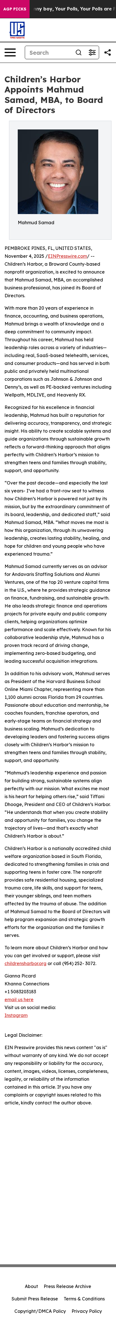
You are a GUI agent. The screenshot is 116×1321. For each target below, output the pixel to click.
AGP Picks (14, 9)
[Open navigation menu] (10, 52)
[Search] (78, 52)
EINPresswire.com (67, 256)
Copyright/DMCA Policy (40, 1311)
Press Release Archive (67, 1286)
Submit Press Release (35, 1299)
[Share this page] (107, 52)
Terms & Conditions (84, 1299)
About (31, 1286)
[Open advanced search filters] (92, 52)
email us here (19, 999)
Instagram (16, 1015)
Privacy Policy (87, 1311)
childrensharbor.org (25, 963)
